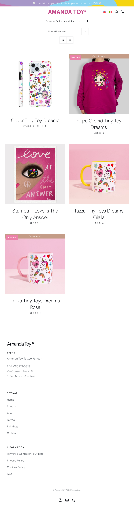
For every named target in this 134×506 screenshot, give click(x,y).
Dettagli (40, 84)
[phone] (73, 500)
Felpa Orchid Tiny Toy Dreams (98, 124)
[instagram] (60, 500)
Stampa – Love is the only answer (35, 214)
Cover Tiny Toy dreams (35, 120)
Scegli (25, 85)
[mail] (67, 500)
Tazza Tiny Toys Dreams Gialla (98, 214)
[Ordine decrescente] (87, 21)
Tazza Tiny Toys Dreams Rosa (35, 304)
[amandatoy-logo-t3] (67, 11)
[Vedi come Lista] (69, 40)
